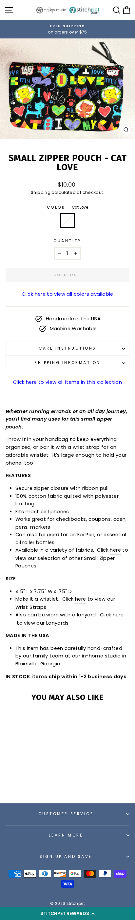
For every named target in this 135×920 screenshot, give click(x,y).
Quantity (67, 240)
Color (67, 207)
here (80, 599)
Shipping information (67, 362)
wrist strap (86, 447)
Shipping (40, 192)
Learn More (66, 835)
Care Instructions (67, 348)
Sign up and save (66, 856)
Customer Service (66, 813)
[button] (67, 913)
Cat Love (67, 220)
